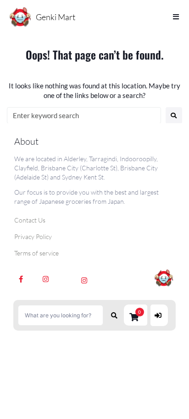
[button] (135, 315)
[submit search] (114, 315)
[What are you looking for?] (60, 315)
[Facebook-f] (21, 278)
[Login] (159, 315)
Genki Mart (55, 17)
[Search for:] (84, 115)
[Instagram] (46, 278)
